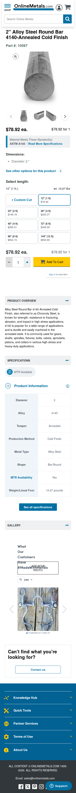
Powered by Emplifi (39, 633)
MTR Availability (21, 477)
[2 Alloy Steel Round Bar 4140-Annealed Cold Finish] (23, 116)
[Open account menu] (59, 7)
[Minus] (9, 262)
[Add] (27, 262)
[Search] (67, 18)
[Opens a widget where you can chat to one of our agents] (58, 786)
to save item (58, 274)
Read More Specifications (45, 143)
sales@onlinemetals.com (39, 778)
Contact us (38, 670)
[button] (68, 8)
